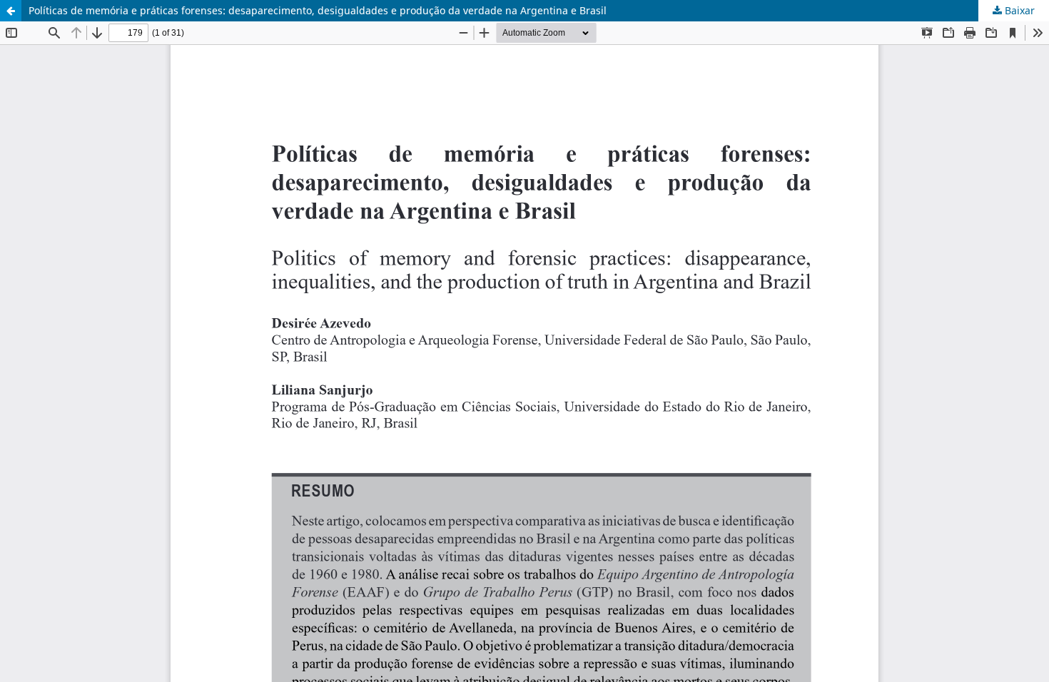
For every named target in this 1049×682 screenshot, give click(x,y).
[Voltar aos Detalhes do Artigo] (10, 10)
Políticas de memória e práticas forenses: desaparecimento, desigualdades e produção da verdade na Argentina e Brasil (318, 10)
